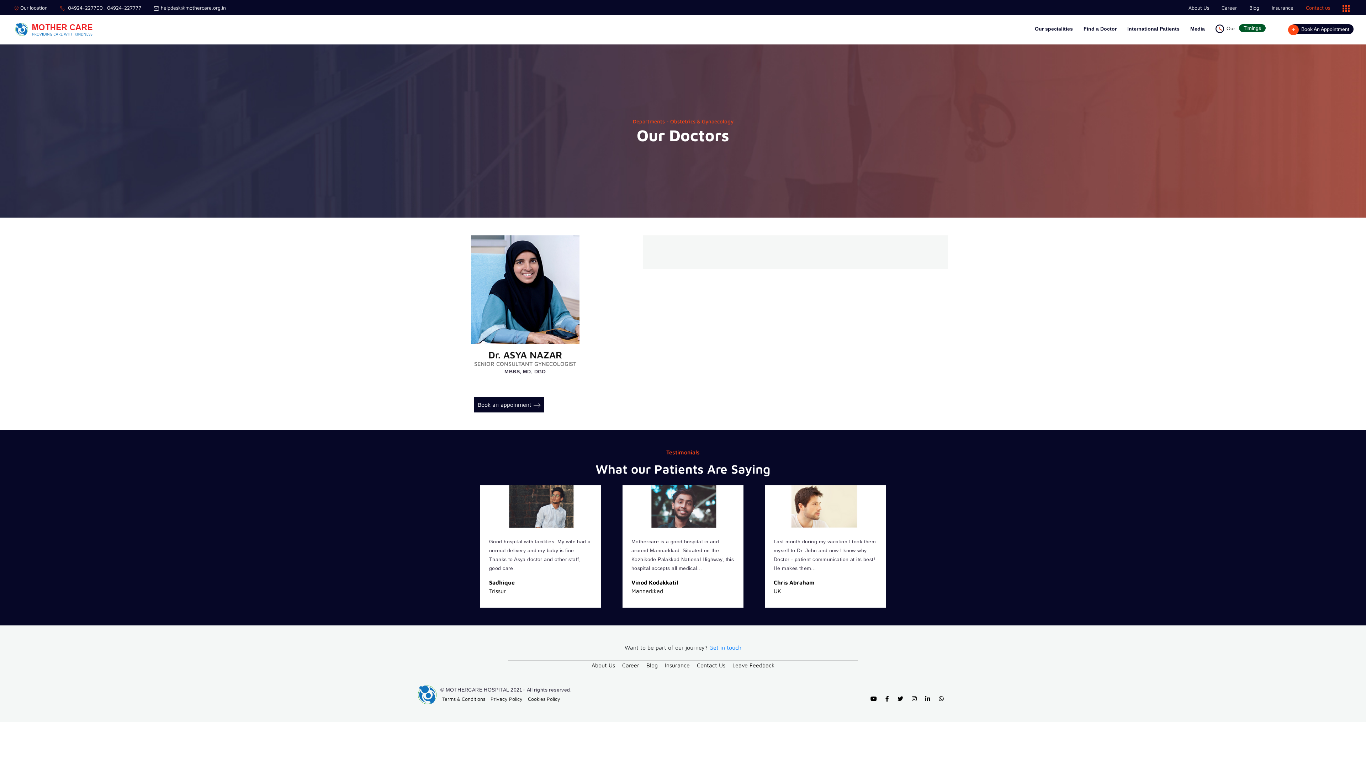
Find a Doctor (1100, 29)
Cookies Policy (544, 699)
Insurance (1282, 8)
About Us (1198, 8)
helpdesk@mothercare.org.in (193, 8)
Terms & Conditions (463, 699)
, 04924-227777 (122, 8)
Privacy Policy (507, 699)
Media (1197, 29)
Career (1229, 8)
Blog (1254, 8)
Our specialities (1054, 29)
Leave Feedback (753, 665)
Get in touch (725, 647)
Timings (1252, 28)
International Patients (1153, 29)
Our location (34, 8)
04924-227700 (85, 8)
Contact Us (711, 665)
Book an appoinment (504, 404)
